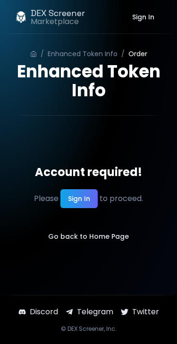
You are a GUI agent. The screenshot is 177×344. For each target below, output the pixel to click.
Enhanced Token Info (83, 54)
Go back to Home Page (88, 236)
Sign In (143, 17)
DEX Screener (85, 329)
